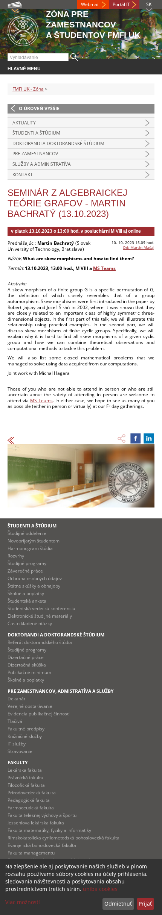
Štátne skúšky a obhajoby (34, 586)
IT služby (17, 744)
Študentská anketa (27, 601)
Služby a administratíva (41, 164)
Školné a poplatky (26, 593)
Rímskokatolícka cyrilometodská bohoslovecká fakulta (63, 838)
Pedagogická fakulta (29, 800)
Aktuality (24, 123)
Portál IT (121, 4)
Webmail (90, 4)
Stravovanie (20, 751)
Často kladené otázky (30, 623)
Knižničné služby (25, 736)
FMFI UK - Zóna (28, 89)
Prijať (145, 903)
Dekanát (16, 698)
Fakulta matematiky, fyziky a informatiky (49, 830)
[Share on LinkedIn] (148, 438)
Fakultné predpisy (26, 729)
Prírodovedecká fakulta (32, 792)
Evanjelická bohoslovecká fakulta (42, 845)
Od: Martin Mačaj (138, 247)
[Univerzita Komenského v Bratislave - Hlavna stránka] (23, 29)
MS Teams (104, 268)
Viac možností (22, 902)
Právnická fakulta (25, 777)
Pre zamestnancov (35, 153)
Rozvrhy (16, 556)
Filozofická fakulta (26, 785)
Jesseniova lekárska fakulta (36, 823)
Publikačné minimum (29, 672)
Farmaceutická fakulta (31, 807)
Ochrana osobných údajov (35, 578)
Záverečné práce (25, 571)
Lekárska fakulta (25, 770)
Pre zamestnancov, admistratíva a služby (60, 691)
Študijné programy (27, 563)
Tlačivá (15, 721)
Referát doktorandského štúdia (40, 642)
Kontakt (22, 174)
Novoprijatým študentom (34, 541)
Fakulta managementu (31, 853)
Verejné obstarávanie (30, 706)
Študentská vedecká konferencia (41, 608)
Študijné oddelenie (27, 533)
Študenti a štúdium (36, 133)
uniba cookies (100, 888)
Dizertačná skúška (27, 665)
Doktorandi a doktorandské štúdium (58, 143)
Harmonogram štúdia (30, 548)
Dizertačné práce (26, 657)
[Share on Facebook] (135, 438)
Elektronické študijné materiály (40, 616)
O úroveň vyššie (39, 108)
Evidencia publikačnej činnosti (39, 713)
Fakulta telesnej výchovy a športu (42, 815)
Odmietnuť (118, 903)
